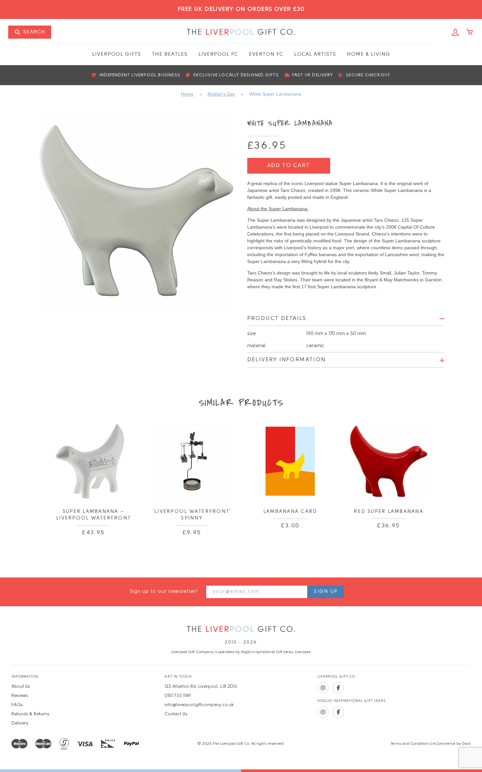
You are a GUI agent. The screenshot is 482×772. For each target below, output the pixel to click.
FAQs (17, 705)
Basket (470, 32)
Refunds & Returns (30, 714)
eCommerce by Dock (452, 744)
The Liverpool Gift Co (241, 32)
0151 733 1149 (178, 695)
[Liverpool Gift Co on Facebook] (338, 687)
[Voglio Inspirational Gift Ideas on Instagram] (323, 712)
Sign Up (325, 591)
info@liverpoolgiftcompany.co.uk (199, 705)
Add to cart (288, 165)
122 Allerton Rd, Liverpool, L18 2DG (201, 686)
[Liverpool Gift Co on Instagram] (323, 687)
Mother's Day (221, 94)
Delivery (20, 723)
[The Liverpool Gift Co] (241, 629)
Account (455, 32)
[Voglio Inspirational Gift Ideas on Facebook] (338, 712)
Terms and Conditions (410, 744)
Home (187, 94)
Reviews (19, 695)
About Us (20, 686)
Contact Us (176, 714)
